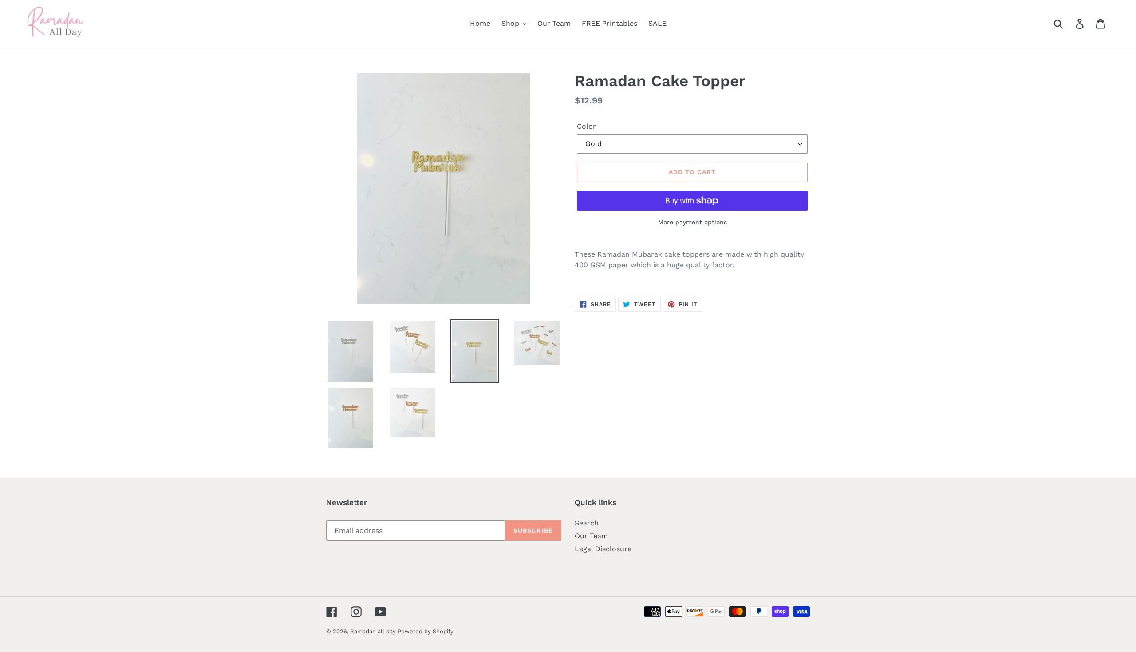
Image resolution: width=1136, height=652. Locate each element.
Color (586, 126)
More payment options (692, 222)
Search (587, 523)
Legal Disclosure (603, 549)
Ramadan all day (374, 631)
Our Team (591, 536)
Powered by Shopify (426, 631)
